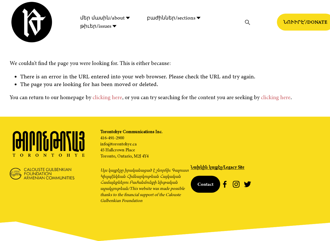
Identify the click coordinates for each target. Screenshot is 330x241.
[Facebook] (224, 184)
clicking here (107, 97)
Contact (205, 184)
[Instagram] (236, 184)
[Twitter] (247, 184)
